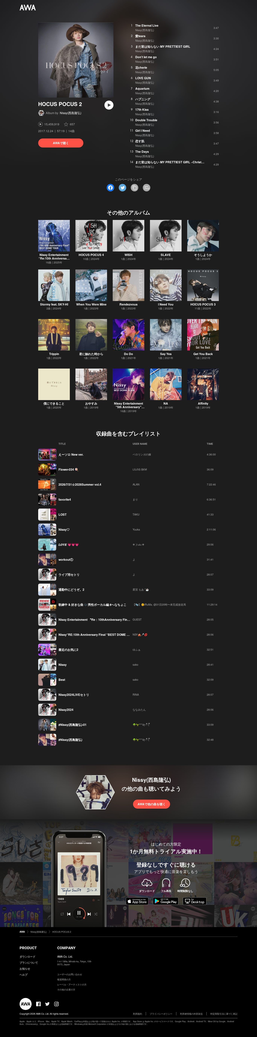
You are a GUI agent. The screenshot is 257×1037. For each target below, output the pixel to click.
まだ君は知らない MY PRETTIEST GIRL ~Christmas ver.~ (175, 162)
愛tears (140, 36)
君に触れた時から (91, 354)
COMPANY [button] (66, 948)
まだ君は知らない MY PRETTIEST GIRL (162, 46)
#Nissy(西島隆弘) (70, 739)
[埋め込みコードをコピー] (146, 187)
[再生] (108, 105)
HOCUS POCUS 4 (91, 255)
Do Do (128, 354)
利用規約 (137, 1013)
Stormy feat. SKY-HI (54, 304)
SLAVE (166, 255)
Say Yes (166, 354)
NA (165, 403)
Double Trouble (146, 120)
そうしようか (203, 255)
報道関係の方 (64, 979)
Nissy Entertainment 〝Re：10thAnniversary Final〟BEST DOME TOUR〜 (111, 619)
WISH (128, 255)
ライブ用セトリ (69, 574)
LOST (63, 514)
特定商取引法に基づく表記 (223, 1013)
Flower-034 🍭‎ (68, 469)
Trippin (54, 354)
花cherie (141, 67)
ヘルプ (23, 974)
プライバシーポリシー (161, 1013)
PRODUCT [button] (28, 948)
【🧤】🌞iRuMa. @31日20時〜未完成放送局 (159, 604)
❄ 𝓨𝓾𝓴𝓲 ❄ (138, 544)
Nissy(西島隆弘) (70, 113)
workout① (66, 559)
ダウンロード (27, 956)
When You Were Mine (91, 304)
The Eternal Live (146, 25)
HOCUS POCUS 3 (203, 304)
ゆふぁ (137, 649)
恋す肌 (139, 141)
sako (135, 664)
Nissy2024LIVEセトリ (74, 694)
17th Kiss (142, 109)
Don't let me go (146, 57)
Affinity (203, 403)
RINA (136, 694)
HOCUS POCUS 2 (61, 931)
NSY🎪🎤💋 (140, 634)
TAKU (136, 514)
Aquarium (142, 88)
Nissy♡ (64, 529)
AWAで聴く (61, 143)
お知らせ (25, 968)
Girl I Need (142, 130)
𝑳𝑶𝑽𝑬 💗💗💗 (69, 544)
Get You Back (203, 354)
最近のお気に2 (68, 649)
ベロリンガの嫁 (142, 454)
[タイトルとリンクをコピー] (134, 187)
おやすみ (91, 403)
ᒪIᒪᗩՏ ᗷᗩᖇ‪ (140, 469)
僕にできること (54, 403)
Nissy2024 (66, 709)
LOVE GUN (143, 78)
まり (135, 499)
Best (62, 679)
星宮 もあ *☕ (141, 589)
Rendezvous (128, 304)
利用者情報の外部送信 (191, 1013)
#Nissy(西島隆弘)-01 (73, 724)
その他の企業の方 (66, 989)
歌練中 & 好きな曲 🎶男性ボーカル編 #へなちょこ (92, 604)
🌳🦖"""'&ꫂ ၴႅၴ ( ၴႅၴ (141, 724)
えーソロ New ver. (71, 454)
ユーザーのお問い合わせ (69, 974)
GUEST (137, 619)
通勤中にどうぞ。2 (71, 589)
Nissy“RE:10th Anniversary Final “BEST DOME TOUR (97, 634)
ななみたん (139, 709)
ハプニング (142, 99)
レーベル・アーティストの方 (72, 984)
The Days (142, 151)
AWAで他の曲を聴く (152, 804)
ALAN (136, 484)
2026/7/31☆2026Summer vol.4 (80, 484)
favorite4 (65, 499)
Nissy (63, 664)
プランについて (29, 962)
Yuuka (136, 529)
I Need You (165, 304)
